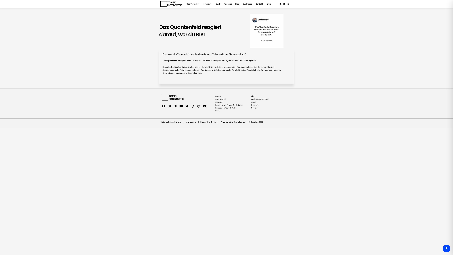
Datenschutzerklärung (170, 122)
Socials (254, 108)
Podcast (228, 4)
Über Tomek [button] (192, 4)
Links (268, 4)
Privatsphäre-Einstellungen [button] (233, 122)
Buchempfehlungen (259, 99)
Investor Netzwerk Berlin (225, 108)
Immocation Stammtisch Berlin (229, 105)
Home (218, 96)
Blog (237, 4)
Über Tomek (220, 99)
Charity (254, 102)
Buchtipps (247, 4)
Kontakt (259, 4)
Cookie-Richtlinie (208, 122)
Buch (218, 4)
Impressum (191, 122)
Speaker (219, 102)
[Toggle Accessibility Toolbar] (447, 248)
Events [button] (207, 4)
